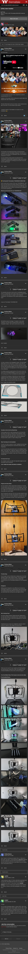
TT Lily (3, 12)
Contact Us (15, 948)
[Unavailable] (14, 31)
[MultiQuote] (2, 40)
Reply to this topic (14, 18)
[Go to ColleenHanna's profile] (2, 854)
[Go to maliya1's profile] (2, 901)
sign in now (3, 926)
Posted (9, 24)
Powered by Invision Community (14, 952)
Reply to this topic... (7, 932)
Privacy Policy (9, 948)
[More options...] (25, 24)
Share (7, 938)
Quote (5, 40)
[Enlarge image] (14, 358)
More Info (21, 859)
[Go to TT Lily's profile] (2, 24)
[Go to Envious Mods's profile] (2, 49)
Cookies (20, 948)
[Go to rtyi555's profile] (2, 877)
